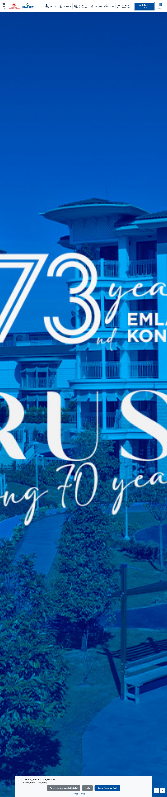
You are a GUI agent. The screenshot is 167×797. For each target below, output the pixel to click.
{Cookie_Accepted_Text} (107, 788)
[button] (157, 790)
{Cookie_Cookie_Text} (83, 794)
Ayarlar (87, 788)
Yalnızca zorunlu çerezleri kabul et (64, 788)
